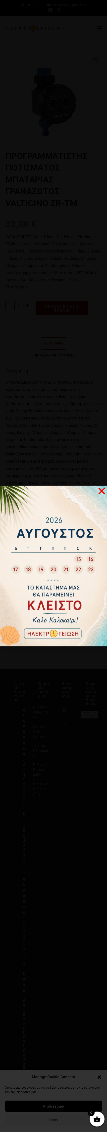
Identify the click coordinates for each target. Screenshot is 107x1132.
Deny (53, 1120)
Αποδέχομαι (53, 1106)
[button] (99, 1077)
